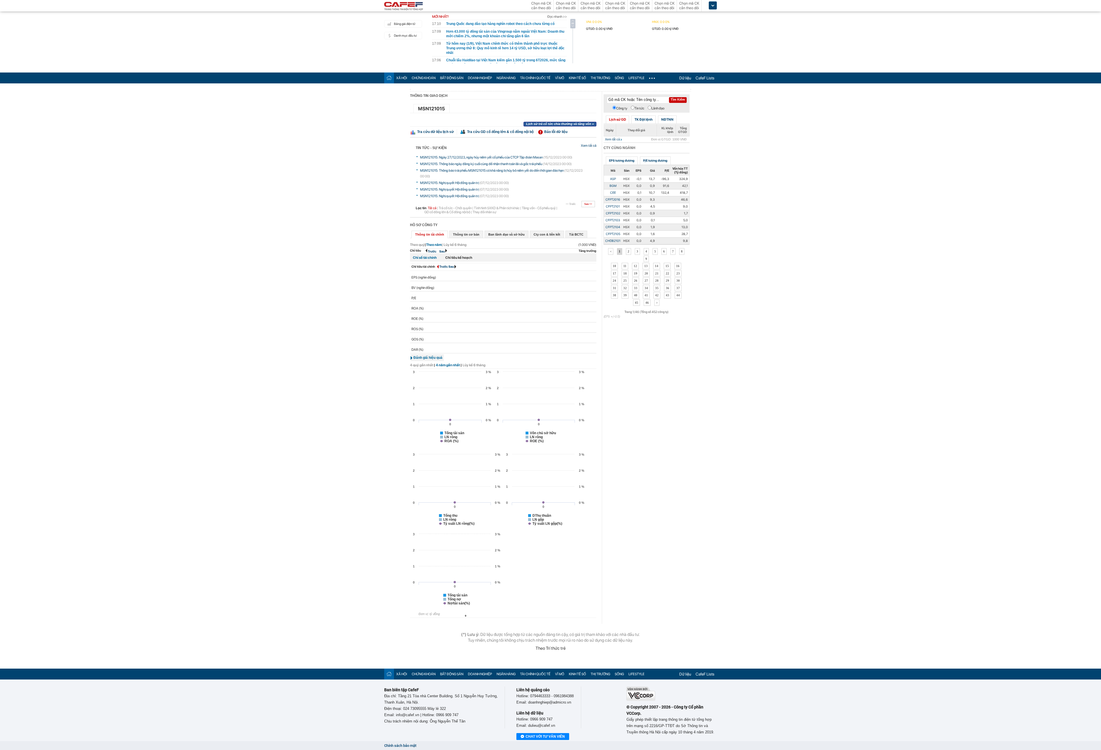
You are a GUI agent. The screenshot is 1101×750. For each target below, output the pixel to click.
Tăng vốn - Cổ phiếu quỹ (539, 208)
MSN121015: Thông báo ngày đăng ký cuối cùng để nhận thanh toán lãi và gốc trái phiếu (481, 164)
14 (656, 266)
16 (678, 266)
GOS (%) (417, 339)
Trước (432, 251)
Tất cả (432, 208)
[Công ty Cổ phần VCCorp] (640, 699)
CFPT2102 (613, 213)
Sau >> (588, 204)
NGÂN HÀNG (506, 78)
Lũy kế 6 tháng (473, 365)
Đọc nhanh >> (557, 17)
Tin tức (639, 108)
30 (678, 280)
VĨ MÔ (559, 78)
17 (614, 273)
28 (657, 280)
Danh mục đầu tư (405, 36)
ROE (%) (417, 319)
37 (678, 288)
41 (646, 295)
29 (667, 280)
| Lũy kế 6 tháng (454, 245)
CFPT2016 (613, 199)
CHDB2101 (612, 241)
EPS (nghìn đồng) (423, 277)
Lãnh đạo (657, 108)
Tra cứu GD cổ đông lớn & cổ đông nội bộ (500, 132)
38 (614, 295)
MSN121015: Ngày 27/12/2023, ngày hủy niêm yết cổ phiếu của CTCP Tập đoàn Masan (481, 157)
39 (625, 295)
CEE (613, 193)
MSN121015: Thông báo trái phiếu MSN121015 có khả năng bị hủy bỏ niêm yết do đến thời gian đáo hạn (492, 171)
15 (667, 266)
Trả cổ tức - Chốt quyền (455, 208)
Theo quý (417, 245)
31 (614, 288)
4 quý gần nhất (421, 365)
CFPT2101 (613, 206)
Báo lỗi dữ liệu (555, 132)
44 (678, 295)
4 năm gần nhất (448, 365)
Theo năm (434, 245)
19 (635, 273)
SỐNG (619, 78)
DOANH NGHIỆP (480, 78)
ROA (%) (417, 308)
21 (657, 273)
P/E (413, 298)
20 (646, 273)
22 (667, 273)
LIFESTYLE (636, 78)
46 (647, 302)
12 (635, 266)
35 (657, 288)
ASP (613, 179)
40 (635, 295)
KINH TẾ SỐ (577, 78)
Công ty (621, 108)
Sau (442, 251)
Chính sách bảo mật (400, 745)
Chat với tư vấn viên (545, 737)
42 (657, 295)
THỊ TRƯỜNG (600, 78)
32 (625, 288)
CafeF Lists (705, 78)
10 (614, 266)
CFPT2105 (613, 234)
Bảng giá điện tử (404, 24)
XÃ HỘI (401, 78)
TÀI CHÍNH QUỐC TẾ (535, 78)
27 (646, 280)
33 (635, 288)
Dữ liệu (685, 78)
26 (635, 280)
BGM (613, 186)
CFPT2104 (613, 227)
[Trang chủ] (389, 78)
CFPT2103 (613, 220)
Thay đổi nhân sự (484, 212)
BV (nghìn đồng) (422, 288)
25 (625, 280)
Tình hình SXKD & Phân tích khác (497, 208)
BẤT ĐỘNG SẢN (451, 78)
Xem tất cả (588, 146)
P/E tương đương (655, 160)
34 (646, 288)
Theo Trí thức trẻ (551, 648)
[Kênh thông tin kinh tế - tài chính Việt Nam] (403, 6)
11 (624, 266)
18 (625, 273)
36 (667, 288)
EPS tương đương (622, 160)
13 (646, 266)
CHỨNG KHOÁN (424, 78)
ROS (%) (417, 329)
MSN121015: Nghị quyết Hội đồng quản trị (449, 183)
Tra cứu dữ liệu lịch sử (435, 132)
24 (614, 280)
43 (667, 295)
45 (636, 302)
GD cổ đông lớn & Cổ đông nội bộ (447, 212)
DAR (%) (417, 350)
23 (678, 273)
